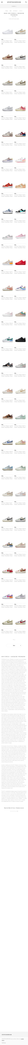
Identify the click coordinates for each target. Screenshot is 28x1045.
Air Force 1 (15, 10)
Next (14, 645)
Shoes (7, 10)
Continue (4, 1042)
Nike (10, 10)
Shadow (20, 10)
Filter (14, 6)
